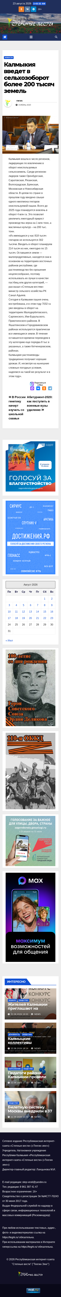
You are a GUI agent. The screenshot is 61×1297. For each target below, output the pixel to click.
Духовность (14, 1034)
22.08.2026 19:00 (19, 1014)
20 (30, 618)
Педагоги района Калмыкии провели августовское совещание (27, 1079)
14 (37, 611)
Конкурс (12, 1000)
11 (16, 611)
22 (44, 618)
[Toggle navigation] (31, 37)
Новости (9, 57)
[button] (56, 37)
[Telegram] (50, 388)
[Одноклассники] (44, 388)
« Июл (9, 640)
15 (44, 611)
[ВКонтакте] (38, 388)
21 (37, 618)
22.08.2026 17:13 (19, 1083)
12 (23, 611)
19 (23, 618)
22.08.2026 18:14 (19, 1048)
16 (51, 611)
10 (9, 611)
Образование (15, 1069)
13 (30, 611)
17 (9, 618)
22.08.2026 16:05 (19, 1117)
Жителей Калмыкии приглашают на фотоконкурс (27, 1008)
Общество (23, 1000)
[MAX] (32, 388)
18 (16, 618)
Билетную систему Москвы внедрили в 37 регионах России (30, 1111)
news (19, 100)
